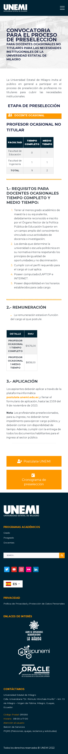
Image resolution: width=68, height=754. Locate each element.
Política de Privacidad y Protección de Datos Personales (34, 603)
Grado (6, 533)
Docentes (8, 542)
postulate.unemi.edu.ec (22, 397)
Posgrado (8, 537)
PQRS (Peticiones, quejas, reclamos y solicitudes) (30, 731)
